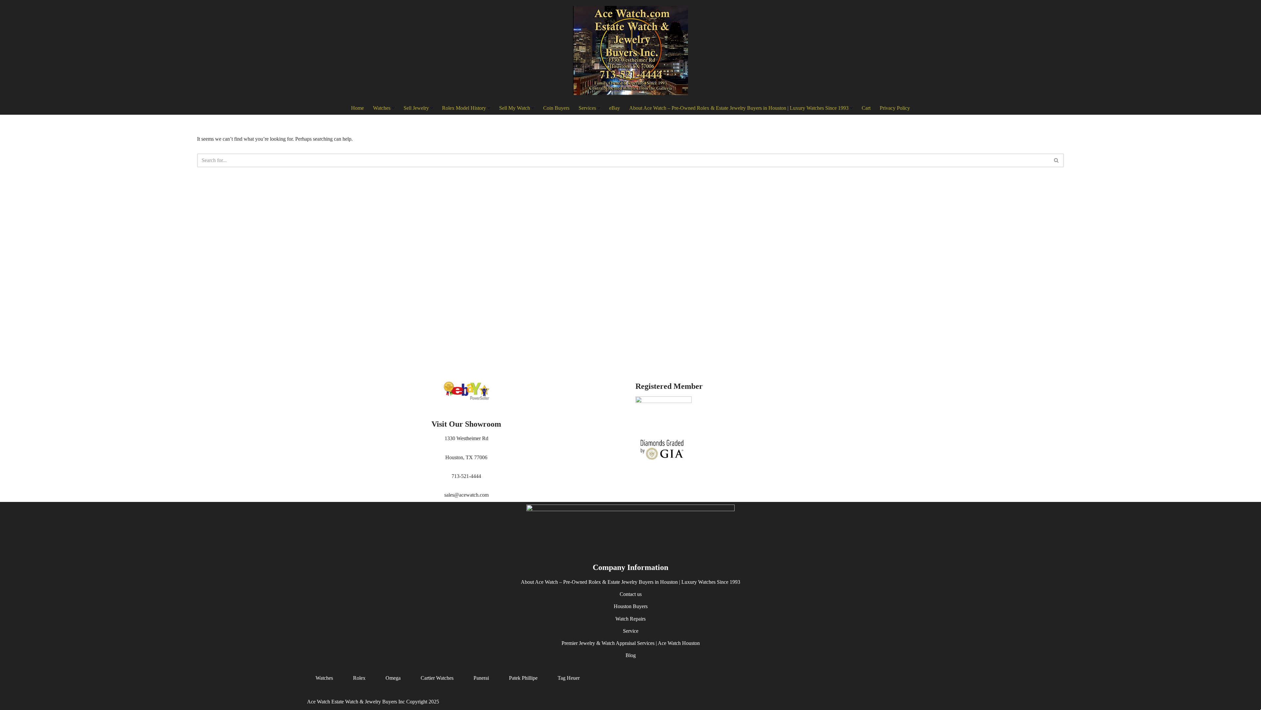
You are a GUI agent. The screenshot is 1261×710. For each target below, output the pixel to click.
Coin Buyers (556, 108)
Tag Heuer (569, 678)
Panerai (481, 678)
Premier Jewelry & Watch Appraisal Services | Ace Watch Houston (631, 643)
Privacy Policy (895, 108)
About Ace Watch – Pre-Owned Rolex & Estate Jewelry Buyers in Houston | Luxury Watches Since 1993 (630, 582)
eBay (614, 108)
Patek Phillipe (523, 678)
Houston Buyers (631, 606)
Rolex (359, 678)
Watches (324, 678)
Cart (866, 108)
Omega (393, 678)
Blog (631, 655)
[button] (393, 108)
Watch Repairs (630, 619)
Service (630, 631)
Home (357, 108)
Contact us (631, 594)
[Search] (1056, 160)
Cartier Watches (437, 678)
